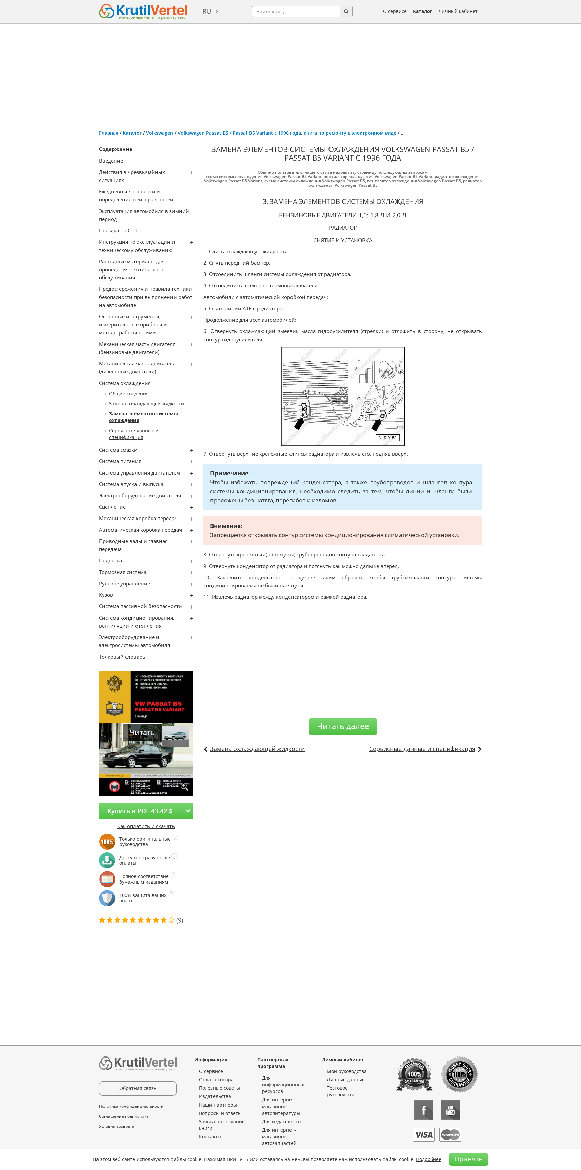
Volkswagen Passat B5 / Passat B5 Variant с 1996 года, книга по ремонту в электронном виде (287, 133)
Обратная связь (137, 1088)
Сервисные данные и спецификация (134, 433)
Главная (108, 133)
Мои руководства (347, 1071)
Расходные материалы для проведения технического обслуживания (132, 269)
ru (206, 11)
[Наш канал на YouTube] (450, 1110)
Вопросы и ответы (220, 1113)
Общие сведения (129, 393)
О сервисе (395, 11)
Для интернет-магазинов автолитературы (281, 1106)
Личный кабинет (458, 11)
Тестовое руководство (341, 1091)
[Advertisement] (290, 74)
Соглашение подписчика (124, 1116)
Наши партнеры (218, 1104)
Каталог (422, 11)
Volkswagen (159, 133)
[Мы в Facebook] (423, 1110)
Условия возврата (116, 1126)
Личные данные (346, 1079)
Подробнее (428, 1159)
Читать (142, 732)
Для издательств (281, 1121)
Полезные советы (219, 1088)
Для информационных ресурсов (283, 1084)
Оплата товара (216, 1079)
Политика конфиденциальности (131, 1106)
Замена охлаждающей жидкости (146, 403)
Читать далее (343, 725)
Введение (111, 160)
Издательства (215, 1096)
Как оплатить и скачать (146, 826)
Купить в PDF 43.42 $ (140, 811)
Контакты (210, 1136)
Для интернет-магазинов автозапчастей (279, 1136)
